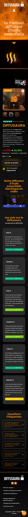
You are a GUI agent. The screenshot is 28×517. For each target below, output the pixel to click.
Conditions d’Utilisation (10, 493)
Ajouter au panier (11, 163)
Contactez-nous (8, 506)
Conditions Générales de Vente (12, 490)
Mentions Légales (9, 487)
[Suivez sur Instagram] (12, 483)
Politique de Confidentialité (11, 503)
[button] (22, 90)
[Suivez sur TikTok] (15, 483)
